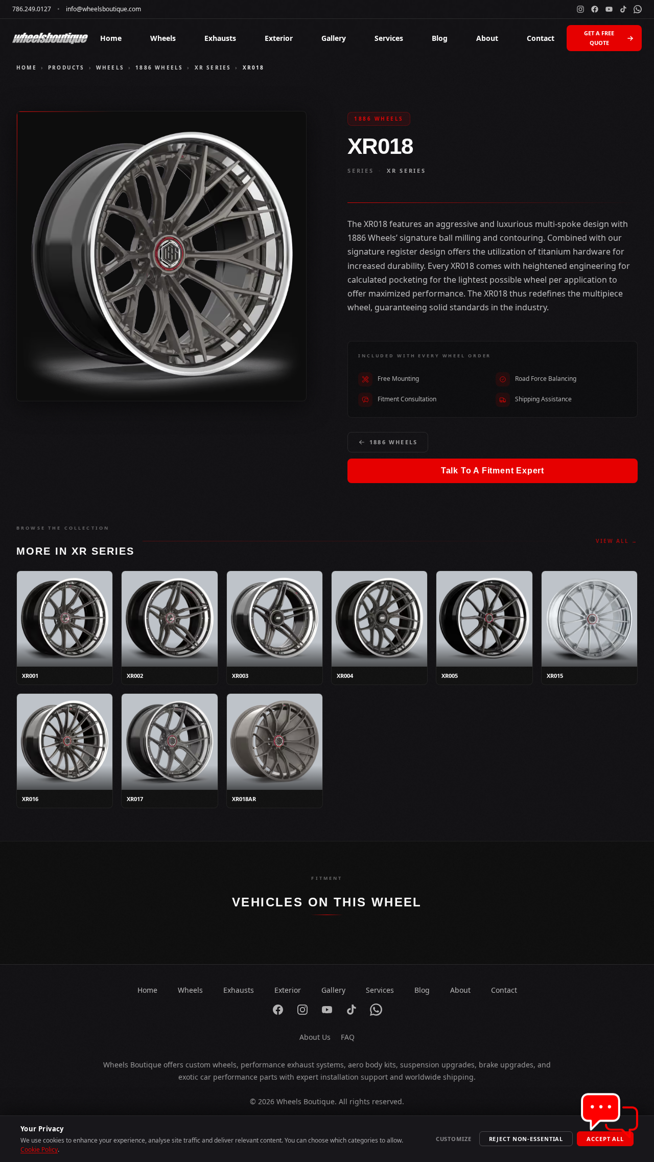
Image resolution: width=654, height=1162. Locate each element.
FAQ (348, 1037)
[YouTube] (609, 9)
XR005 (449, 675)
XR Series (213, 67)
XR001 (30, 675)
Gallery (333, 38)
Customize (454, 1139)
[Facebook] (595, 9)
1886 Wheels (159, 67)
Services (389, 38)
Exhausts (220, 38)
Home (111, 38)
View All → (617, 540)
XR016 (30, 799)
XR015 (555, 675)
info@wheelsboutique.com (103, 9)
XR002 (135, 675)
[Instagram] (580, 9)
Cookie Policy (39, 1149)
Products (66, 67)
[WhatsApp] (638, 9)
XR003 (240, 675)
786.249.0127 (31, 9)
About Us (315, 1037)
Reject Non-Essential (526, 1139)
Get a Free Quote (599, 38)
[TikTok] (623, 9)
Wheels (163, 38)
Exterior (279, 38)
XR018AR (244, 799)
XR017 (135, 799)
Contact (540, 38)
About (487, 38)
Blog (440, 38)
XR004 (345, 675)
